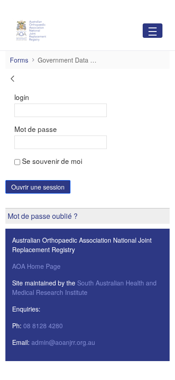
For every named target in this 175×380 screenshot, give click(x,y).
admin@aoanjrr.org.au (63, 342)
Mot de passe (35, 128)
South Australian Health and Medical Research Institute (84, 287)
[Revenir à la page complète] (12, 79)
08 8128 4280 (43, 325)
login (21, 96)
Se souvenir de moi (51, 160)
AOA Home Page (36, 266)
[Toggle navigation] (152, 30)
